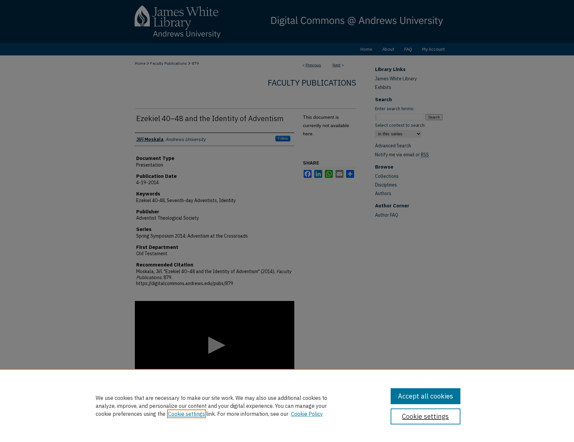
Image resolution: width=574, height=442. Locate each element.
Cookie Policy (307, 413)
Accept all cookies (425, 396)
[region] (287, 405)
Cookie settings (186, 413)
